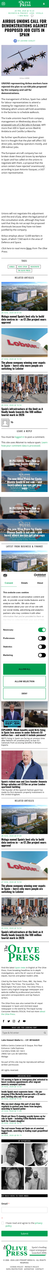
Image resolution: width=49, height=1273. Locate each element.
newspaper (35, 266)
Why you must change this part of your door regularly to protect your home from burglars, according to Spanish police (21, 1106)
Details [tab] (24, 583)
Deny (24, 693)
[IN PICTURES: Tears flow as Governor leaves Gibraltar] (24, 460)
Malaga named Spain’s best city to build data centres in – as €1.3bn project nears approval (23, 319)
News (29, 248)
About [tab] (40, 583)
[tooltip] (12, 422)
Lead (32, 13)
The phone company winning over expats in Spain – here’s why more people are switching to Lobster (23, 365)
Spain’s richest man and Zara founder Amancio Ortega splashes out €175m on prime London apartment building (24, 784)
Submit (24, 1233)
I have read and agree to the (24, 1224)
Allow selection (24, 681)
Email (5, 1203)
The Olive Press (24, 270)
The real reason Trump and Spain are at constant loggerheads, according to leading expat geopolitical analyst (24, 1130)
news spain (22, 266)
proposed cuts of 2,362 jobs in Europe (20, 124)
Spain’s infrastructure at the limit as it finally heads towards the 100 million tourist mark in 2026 (22, 411)
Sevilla (39, 13)
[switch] (42, 638)
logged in (19, 436)
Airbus (12, 266)
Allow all (24, 669)
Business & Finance (18, 13)
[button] (45, 1032)
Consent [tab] (9, 583)
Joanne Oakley (28, 41)
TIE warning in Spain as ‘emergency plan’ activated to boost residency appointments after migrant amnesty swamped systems (24, 1082)
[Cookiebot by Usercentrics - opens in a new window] (34, 575)
